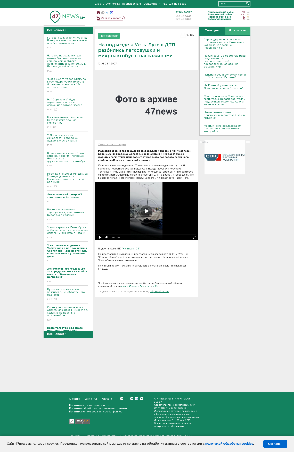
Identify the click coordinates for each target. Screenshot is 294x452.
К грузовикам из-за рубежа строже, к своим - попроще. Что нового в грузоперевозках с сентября (66, 159)
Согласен (275, 444)
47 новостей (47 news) (170, 399)
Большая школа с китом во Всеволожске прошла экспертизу (65, 122)
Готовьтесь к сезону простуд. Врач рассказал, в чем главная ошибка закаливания (67, 43)
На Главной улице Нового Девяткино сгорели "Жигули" (223, 86)
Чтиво (163, 4)
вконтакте (102, 12)
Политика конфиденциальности (90, 405)
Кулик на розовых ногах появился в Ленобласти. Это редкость (66, 294)
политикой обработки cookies (229, 443)
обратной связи (159, 292)
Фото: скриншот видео (112, 145)
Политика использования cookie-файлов (95, 412)
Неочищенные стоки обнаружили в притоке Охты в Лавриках (224, 115)
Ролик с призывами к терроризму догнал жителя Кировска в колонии (65, 214)
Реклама (106, 399)
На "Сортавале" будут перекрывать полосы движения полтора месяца (64, 104)
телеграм (107, 12)
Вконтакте (131, 398)
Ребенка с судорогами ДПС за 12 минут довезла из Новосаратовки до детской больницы (67, 180)
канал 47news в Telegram (135, 286)
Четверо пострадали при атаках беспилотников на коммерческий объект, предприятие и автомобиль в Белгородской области (66, 63)
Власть (99, 4)
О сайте (74, 399)
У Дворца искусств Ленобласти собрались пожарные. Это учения (62, 140)
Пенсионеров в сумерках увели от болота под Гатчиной (225, 76)
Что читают (238, 30)
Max (141, 398)
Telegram (136, 398)
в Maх (156, 286)
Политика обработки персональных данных (98, 408)
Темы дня (212, 30)
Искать (247, 3)
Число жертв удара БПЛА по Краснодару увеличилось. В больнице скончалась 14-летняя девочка (66, 85)
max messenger (111, 12)
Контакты (90, 399)
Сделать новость (112, 18)
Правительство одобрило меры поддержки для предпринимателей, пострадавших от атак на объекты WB (225, 61)
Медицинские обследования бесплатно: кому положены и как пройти (223, 128)
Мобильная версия (98, 12)
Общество (150, 4)
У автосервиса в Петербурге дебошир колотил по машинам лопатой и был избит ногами (67, 232)
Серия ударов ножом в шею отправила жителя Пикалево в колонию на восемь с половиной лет (67, 313)
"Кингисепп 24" (131, 249)
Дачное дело (177, 4)
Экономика (113, 4)
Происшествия (132, 4)
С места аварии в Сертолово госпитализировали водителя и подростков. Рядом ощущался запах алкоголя (225, 100)
